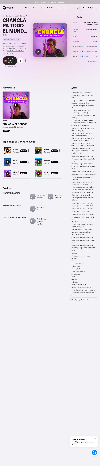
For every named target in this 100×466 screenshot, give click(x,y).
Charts (43, 8)
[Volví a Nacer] (17, 151)
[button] (98, 2)
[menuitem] (27, 8)
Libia (46, 172)
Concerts (36, 8)
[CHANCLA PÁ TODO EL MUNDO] (38, 52)
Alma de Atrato (49, 161)
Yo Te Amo (17, 161)
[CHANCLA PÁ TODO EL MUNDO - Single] (16, 112)
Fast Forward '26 (62, 8)
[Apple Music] (6, 131)
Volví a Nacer (18, 149)
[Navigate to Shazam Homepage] (8, 8)
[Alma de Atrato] (47, 162)
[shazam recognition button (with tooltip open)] (94, 452)
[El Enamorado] (47, 151)
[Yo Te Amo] (17, 162)
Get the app (27, 8)
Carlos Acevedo (19, 152)
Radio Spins (51, 8)
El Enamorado (49, 149)
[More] (28, 150)
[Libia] (47, 173)
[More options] (26, 60)
